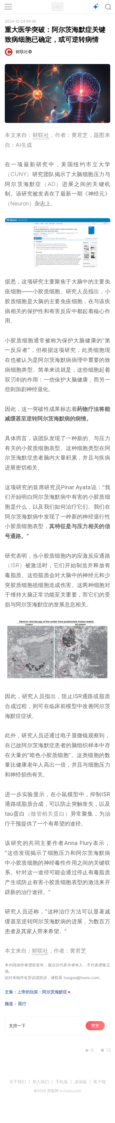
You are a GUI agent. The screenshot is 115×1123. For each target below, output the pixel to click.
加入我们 (40, 1081)
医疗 (22, 1003)
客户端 (99, 1081)
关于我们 (17, 1081)
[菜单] (8, 6)
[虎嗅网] (57, 6)
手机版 (62, 1081)
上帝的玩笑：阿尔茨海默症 (42, 991)
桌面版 (80, 1081)
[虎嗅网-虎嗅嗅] (96, 7)
